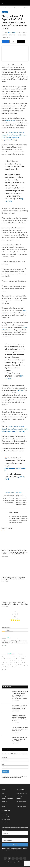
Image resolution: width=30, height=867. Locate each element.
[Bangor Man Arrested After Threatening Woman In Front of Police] (6, 739)
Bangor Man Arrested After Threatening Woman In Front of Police (20, 739)
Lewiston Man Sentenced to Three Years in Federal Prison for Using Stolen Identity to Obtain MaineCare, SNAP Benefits (15, 552)
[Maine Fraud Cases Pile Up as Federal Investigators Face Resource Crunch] (15, 567)
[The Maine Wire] (16, 2)
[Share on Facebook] (5, 41)
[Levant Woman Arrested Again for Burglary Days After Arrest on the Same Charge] (6, 717)
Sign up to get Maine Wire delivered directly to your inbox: (15, 754)
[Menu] (3, 3)
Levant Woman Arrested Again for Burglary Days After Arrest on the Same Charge (19, 718)
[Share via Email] (21, 41)
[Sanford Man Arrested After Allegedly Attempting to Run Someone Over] (6, 729)
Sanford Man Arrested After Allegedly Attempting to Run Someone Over (20, 729)
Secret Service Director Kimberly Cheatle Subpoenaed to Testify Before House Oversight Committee (15, 428)
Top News (11, 7)
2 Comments (22, 35)
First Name (4, 757)
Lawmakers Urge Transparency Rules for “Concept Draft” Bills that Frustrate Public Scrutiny (8, 498)
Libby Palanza (11, 32)
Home (3, 7)
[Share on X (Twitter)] (13, 41)
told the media (10, 120)
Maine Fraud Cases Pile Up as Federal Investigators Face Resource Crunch (13, 578)
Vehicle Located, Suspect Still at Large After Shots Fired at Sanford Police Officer (15, 603)
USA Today (19, 390)
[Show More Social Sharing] (26, 41)
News (6, 7)
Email (3, 764)
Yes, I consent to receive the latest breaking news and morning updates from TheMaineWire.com (14, 776)
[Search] (27, 3)
